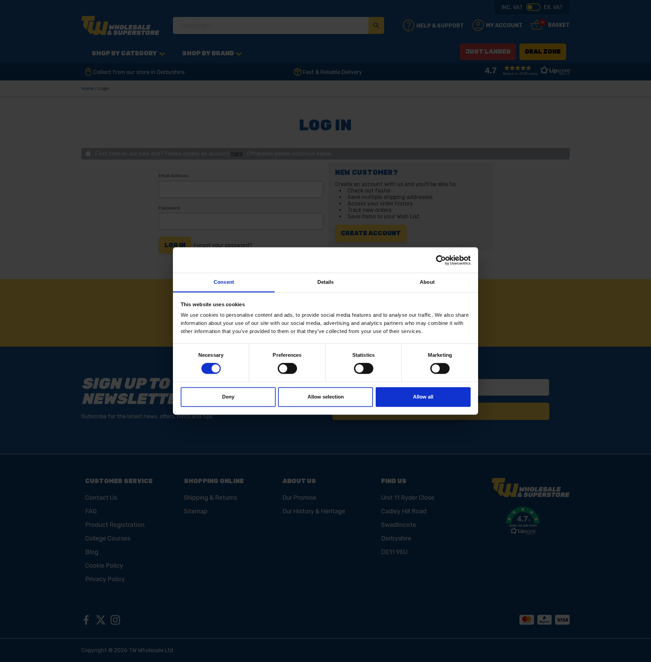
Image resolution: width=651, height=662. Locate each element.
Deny (228, 397)
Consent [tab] (224, 282)
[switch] (287, 368)
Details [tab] (325, 282)
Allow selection (326, 397)
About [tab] (427, 282)
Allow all (423, 397)
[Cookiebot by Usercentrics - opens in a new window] (441, 260)
